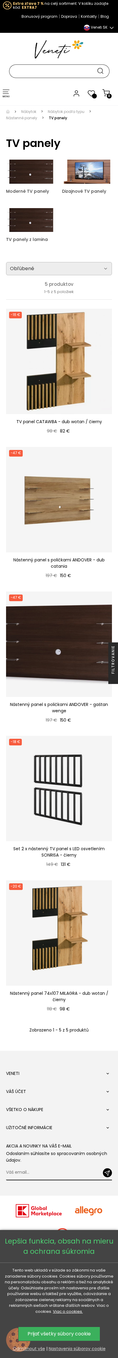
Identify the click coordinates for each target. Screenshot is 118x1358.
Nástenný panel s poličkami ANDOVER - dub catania (59, 563)
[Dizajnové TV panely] (87, 171)
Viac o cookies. (68, 1311)
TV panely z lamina (27, 239)
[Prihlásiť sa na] (107, 1172)
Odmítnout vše (29, 1349)
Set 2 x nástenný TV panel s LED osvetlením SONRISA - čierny (59, 852)
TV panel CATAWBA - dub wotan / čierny (59, 422)
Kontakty (89, 16)
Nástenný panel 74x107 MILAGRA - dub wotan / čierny (59, 996)
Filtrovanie (113, 660)
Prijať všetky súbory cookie (59, 1333)
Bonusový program (39, 16)
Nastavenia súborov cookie (77, 1349)
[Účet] (76, 93)
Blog (104, 16)
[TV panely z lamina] (31, 220)
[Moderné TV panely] (31, 171)
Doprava (69, 16)
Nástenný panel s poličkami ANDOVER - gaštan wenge (59, 707)
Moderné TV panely (27, 191)
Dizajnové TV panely (84, 191)
